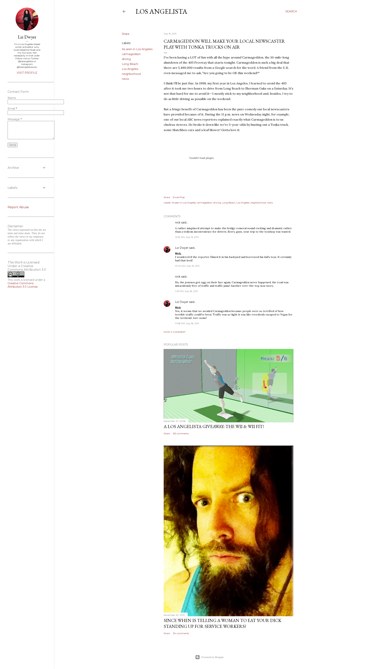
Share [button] (125, 34)
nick (177, 222)
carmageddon (131, 54)
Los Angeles (130, 69)
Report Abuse (18, 207)
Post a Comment (175, 331)
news (125, 79)
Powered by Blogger (212, 657)
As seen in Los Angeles (137, 49)
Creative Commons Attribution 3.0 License (23, 285)
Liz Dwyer (181, 248)
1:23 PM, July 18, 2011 (186, 291)
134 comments (181, 633)
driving (126, 59)
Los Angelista (161, 11)
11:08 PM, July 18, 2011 (187, 323)
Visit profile (27, 72)
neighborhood (131, 74)
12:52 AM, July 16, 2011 (187, 237)
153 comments (181, 433)
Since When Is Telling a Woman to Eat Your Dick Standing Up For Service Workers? (222, 623)
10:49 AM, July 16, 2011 (187, 265)
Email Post (179, 197)
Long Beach (130, 64)
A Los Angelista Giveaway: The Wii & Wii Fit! (214, 426)
